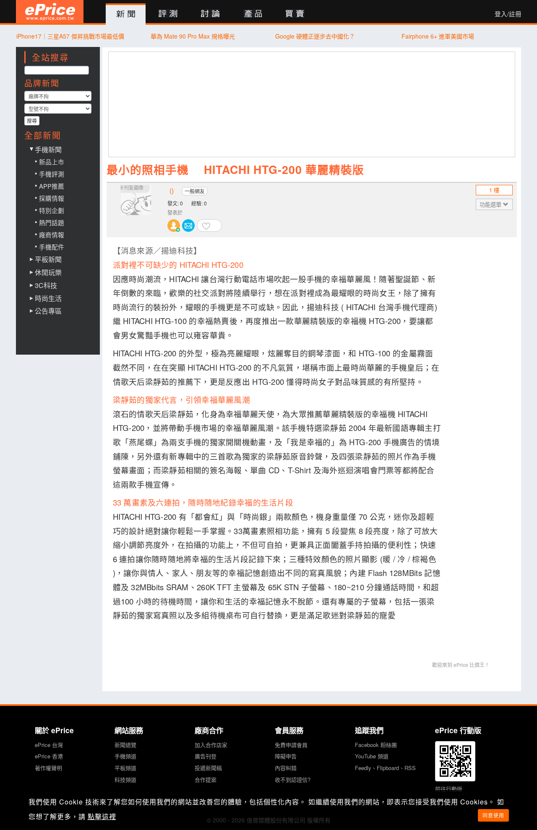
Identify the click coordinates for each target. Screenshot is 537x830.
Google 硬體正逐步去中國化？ (315, 36)
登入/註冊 (508, 14)
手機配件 (51, 246)
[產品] (253, 14)
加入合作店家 (211, 745)
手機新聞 (48, 149)
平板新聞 (48, 259)
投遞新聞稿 (208, 768)
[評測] (168, 14)
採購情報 (51, 198)
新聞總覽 (125, 745)
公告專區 (48, 311)
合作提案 (205, 779)
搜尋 (32, 120)
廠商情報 (51, 234)
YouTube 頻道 (371, 756)
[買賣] (295, 14)
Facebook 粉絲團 (376, 745)
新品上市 (51, 161)
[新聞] (126, 14)
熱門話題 (51, 222)
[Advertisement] (312, 104)
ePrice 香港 (49, 756)
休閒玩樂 (48, 272)
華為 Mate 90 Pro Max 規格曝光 (193, 36)
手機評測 (51, 173)
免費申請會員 (291, 745)
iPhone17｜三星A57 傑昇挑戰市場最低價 (70, 36)
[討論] (210, 14)
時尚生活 (48, 298)
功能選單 (491, 204)
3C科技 (46, 285)
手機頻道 (125, 756)
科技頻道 (125, 779)
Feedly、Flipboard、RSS (385, 768)
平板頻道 (125, 768)
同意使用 (493, 815)
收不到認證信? (292, 779)
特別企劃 (51, 210)
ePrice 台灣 (49, 745)
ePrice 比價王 (49, 11)
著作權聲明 (48, 768)
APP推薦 (51, 186)
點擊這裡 (102, 816)
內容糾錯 (286, 768)
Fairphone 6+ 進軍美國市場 (437, 36)
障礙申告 (286, 756)
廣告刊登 (205, 756)
